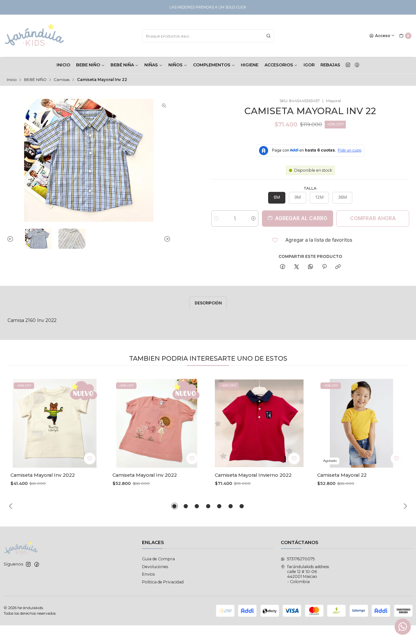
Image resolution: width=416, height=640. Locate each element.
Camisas (62, 80)
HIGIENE (249, 64)
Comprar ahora (373, 218)
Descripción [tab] (208, 302)
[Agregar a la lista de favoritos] (90, 458)
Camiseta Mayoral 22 (342, 475)
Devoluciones (155, 566)
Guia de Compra (158, 558)
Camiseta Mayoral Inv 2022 (42, 475)
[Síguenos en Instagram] (347, 65)
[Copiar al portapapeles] (338, 267)
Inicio (12, 80)
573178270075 (301, 558)
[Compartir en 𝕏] (297, 267)
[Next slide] (166, 239)
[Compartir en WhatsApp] (310, 267)
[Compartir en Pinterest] (324, 267)
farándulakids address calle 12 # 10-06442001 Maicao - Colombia (308, 574)
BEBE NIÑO (88, 64)
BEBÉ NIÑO (35, 80)
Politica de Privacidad (163, 582)
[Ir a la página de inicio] (35, 35)
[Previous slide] (12, 239)
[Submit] (268, 35)
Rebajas (330, 64)
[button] (174, 506)
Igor (309, 64)
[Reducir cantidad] (216, 218)
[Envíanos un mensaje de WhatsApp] (403, 627)
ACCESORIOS (279, 64)
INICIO (63, 64)
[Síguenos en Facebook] (357, 65)
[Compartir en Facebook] (283, 267)
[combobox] (208, 35)
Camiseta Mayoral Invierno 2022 (253, 475)
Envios (148, 574)
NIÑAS (151, 64)
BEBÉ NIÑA (122, 64)
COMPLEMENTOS (211, 64)
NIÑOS (175, 64)
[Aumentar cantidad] (253, 218)
